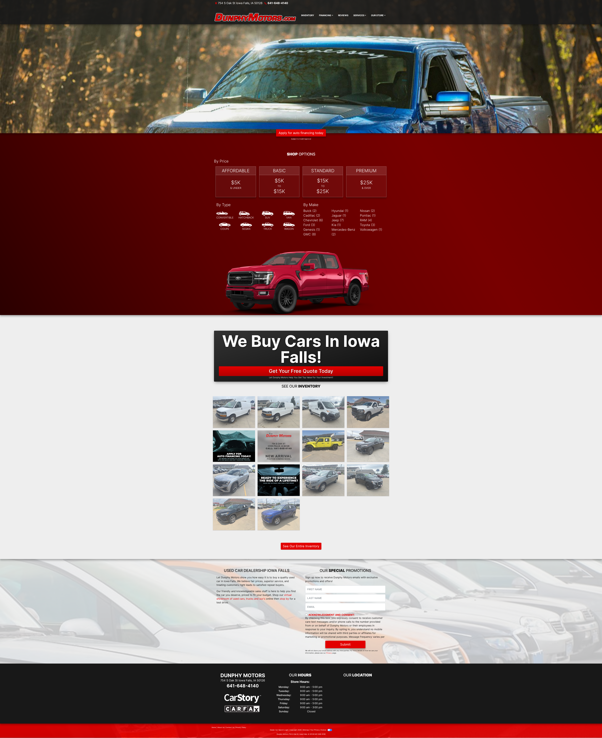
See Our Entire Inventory (301, 546)
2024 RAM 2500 (368, 399)
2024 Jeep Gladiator (323, 433)
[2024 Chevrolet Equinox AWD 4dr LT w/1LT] (323, 480)
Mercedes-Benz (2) (343, 232)
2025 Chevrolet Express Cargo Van (234, 401)
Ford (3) (309, 225)
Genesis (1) (311, 229)
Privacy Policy (241, 727)
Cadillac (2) (311, 215)
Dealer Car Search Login (279, 730)
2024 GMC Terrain (368, 467)
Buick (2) (310, 211)
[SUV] (267, 215)
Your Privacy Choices (318, 730)
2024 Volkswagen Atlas (234, 467)
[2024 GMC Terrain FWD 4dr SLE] (368, 480)
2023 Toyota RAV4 (234, 501)
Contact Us (230, 727)
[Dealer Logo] (256, 15)
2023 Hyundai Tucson (278, 501)
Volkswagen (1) (371, 229)
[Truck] (267, 226)
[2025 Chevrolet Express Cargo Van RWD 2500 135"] (234, 412)
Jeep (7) (338, 220)
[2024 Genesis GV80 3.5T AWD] (279, 446)
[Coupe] (225, 226)
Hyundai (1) (340, 211)
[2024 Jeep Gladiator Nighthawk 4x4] (323, 446)
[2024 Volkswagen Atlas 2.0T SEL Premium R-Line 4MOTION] (234, 480)
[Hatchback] (246, 215)
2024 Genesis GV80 (279, 433)
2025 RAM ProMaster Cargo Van (323, 401)
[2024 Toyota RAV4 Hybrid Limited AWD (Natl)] (368, 446)
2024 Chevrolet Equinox (323, 467)
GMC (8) (309, 234)
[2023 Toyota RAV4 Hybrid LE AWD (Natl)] (234, 514)
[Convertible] (225, 215)
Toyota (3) (367, 225)
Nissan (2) (367, 211)
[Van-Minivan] (289, 215)
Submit (345, 644)
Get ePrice (278, 458)
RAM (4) (366, 220)
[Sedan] (246, 226)
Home (214, 727)
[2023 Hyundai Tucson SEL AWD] (279, 514)
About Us (220, 727)
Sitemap (306, 730)
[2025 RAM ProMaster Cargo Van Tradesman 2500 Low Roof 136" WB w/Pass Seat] (323, 412)
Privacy (329, 653)
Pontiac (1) (368, 215)
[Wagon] (289, 226)
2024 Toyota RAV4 (368, 433)
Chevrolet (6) (313, 220)
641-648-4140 (278, 3)
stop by (284, 598)
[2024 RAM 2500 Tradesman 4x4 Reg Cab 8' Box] (368, 412)
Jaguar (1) (339, 215)
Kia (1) (336, 225)
